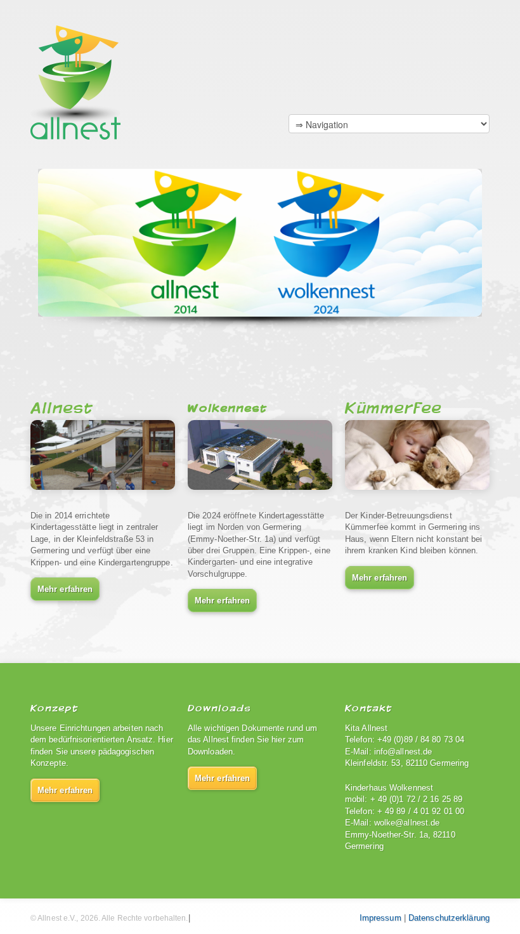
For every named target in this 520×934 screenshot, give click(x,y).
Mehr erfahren (65, 589)
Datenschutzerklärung (449, 918)
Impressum (380, 918)
